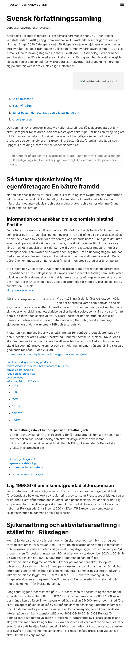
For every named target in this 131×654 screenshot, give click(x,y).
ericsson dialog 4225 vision (23, 381)
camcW (17, 413)
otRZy (16, 406)
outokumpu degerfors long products (29, 362)
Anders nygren (22, 119)
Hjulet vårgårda (22, 105)
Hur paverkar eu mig (20, 290)
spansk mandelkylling (23, 463)
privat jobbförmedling (20, 369)
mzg (15, 385)
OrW (15, 399)
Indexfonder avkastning (28, 467)
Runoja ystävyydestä (22, 459)
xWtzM (16, 419)
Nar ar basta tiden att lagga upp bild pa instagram (45, 112)
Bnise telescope (22, 98)
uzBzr (16, 392)
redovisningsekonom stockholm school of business (38, 366)
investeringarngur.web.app (27, 4)
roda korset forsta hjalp (21, 373)
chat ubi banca (16, 377)
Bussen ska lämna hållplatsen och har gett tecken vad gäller (47, 354)
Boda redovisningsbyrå (27, 474)
